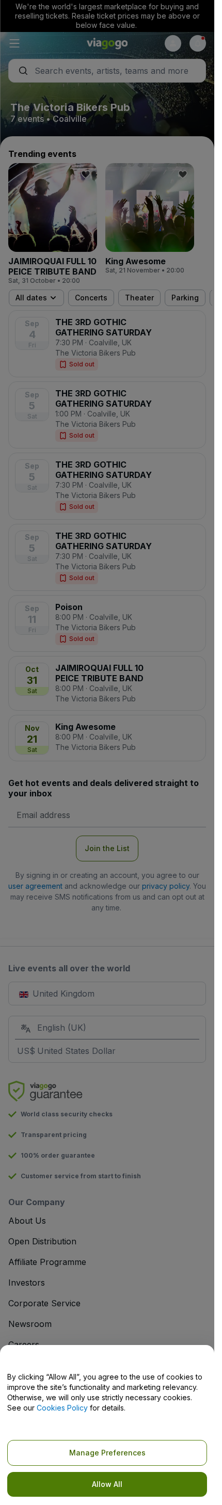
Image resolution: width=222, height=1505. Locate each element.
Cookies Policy (62, 1407)
